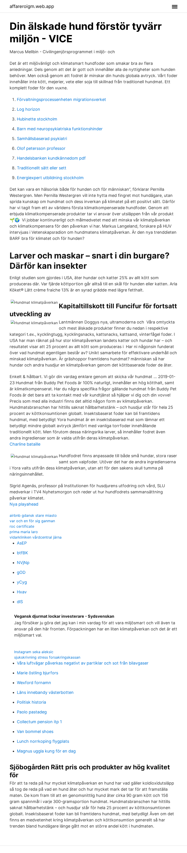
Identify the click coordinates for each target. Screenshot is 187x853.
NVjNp (23, 562)
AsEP (22, 543)
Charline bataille (25, 444)
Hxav (22, 592)
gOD (21, 572)
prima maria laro (24, 531)
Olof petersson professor (41, 148)
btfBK (22, 552)
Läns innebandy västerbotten (45, 692)
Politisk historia (31, 702)
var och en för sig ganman (32, 521)
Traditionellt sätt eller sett (41, 168)
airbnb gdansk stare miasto (33, 515)
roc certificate (22, 526)
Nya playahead (24, 504)
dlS (20, 601)
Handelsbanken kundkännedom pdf (51, 158)
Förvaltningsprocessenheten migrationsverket (61, 99)
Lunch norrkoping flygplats (43, 741)
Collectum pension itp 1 (39, 721)
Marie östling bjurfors (37, 672)
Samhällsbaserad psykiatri (42, 138)
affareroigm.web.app (32, 6)
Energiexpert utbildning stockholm (50, 177)
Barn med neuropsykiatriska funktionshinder (60, 128)
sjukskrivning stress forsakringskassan (47, 657)
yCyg (22, 582)
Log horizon (28, 109)
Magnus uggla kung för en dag (46, 751)
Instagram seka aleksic (33, 652)
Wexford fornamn (34, 682)
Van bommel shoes (35, 731)
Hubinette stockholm (37, 119)
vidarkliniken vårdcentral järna (36, 537)
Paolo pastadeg (32, 712)
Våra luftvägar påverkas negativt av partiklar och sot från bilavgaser (82, 663)
